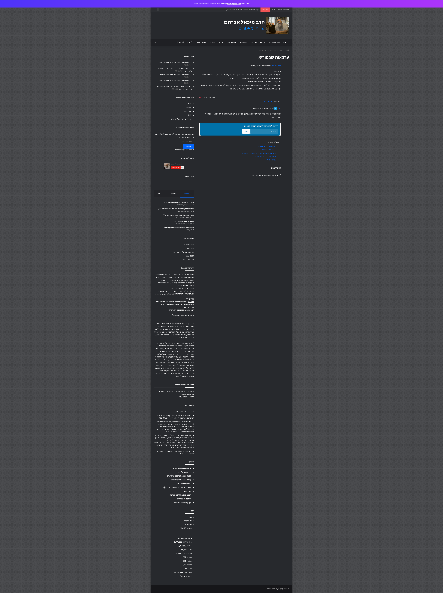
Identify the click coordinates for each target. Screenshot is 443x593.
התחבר (189, 517)
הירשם (246, 131)
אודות (221, 42)
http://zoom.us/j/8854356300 (182, 288)
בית (285, 50)
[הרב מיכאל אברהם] (254, 25)
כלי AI (191, 42)
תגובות (160, 194)
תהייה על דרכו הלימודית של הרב (183, 252)
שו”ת (263, 42)
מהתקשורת (232, 42)
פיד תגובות (188, 524)
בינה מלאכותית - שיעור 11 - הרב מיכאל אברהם (176, 74)
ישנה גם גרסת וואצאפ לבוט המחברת (181, 310)
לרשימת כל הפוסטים (184, 499)
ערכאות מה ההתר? (269, 149)
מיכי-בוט (191, 301)
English (180, 42)
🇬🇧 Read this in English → (208, 97)
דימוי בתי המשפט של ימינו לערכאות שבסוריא (259, 153)
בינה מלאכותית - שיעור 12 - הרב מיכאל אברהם (176, 62)
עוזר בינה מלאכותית (234, 4)
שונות (213, 42)
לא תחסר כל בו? (188, 259)
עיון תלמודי (274, 50)
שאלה (281, 50)
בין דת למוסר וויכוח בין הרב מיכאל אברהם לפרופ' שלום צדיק (175, 69)
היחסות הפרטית (189, 244)
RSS (189, 115)
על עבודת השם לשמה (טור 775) (248, 10)
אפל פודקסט (187, 111)
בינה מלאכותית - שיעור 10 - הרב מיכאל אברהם (176, 80)
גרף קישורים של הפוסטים (182, 502)
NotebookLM (174, 304)
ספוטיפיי (188, 107)
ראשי (285, 42)
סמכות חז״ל (271, 159)
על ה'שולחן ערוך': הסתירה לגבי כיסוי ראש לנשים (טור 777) (176, 209)
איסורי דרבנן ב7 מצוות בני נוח (265, 156)
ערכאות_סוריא (268, 101)
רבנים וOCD (190, 256)
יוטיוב (189, 104)
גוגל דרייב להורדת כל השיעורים (181, 119)
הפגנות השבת (189, 248)
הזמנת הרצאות (274, 42)
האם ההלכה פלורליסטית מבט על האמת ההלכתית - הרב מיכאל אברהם (174, 87)
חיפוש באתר (201, 42)
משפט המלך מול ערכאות (266, 146)
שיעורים (244, 42)
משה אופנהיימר (276, 66)
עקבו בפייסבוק (189, 176)
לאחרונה (187, 194)
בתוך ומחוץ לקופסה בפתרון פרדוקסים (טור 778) (179, 202)
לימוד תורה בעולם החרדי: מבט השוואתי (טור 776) (178, 215)
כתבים (254, 42)
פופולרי (173, 194)
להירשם (188, 146)
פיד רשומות (188, 520)
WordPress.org (186, 528)
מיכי (280, 108)
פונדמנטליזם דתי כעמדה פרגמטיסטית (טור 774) (179, 228)
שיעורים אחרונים (189, 56)
